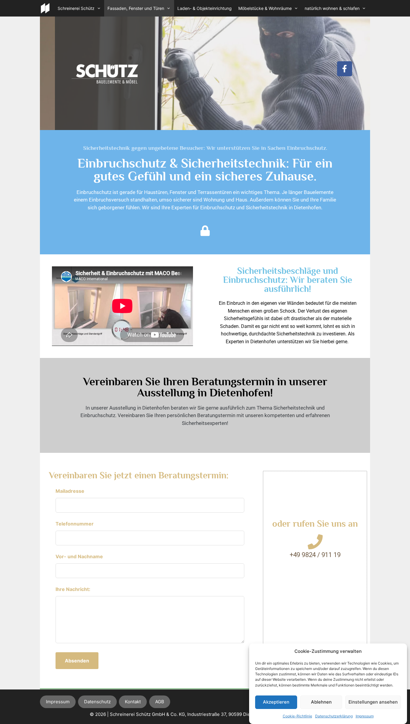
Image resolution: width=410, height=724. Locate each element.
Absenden (77, 661)
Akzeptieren (276, 702)
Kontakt (133, 701)
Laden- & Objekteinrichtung (204, 8)
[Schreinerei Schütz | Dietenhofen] (45, 8)
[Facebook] (344, 68)
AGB (159, 701)
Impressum (365, 716)
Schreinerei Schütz (76, 8)
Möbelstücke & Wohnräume (265, 8)
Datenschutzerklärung (334, 716)
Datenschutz (97, 701)
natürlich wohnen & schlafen (332, 8)
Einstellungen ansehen (373, 702)
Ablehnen (321, 702)
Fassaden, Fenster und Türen (135, 8)
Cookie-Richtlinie (297, 716)
